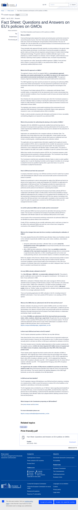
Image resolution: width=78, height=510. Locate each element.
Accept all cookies (46, 502)
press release (27, 404)
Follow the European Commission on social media (39, 487)
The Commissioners (58, 471)
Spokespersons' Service (33, 457)
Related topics (13, 36)
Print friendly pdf (12, 39)
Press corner (11, 10)
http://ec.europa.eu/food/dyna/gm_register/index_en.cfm (36, 325)
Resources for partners (33, 491)
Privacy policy (57, 489)
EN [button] (45, 4)
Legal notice (56, 492)
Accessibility (56, 460)
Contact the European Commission (36, 483)
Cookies (55, 486)
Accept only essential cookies (65, 502)
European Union (57, 477)
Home (2, 10)
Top (16, 33)
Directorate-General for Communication (63, 457)
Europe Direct (31, 463)
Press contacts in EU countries (35, 460)
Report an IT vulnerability (34, 494)
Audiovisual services (58, 474)
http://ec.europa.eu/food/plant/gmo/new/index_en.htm (35, 413)
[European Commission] (9, 4)
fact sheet (35, 404)
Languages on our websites (60, 483)
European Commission (59, 468)
